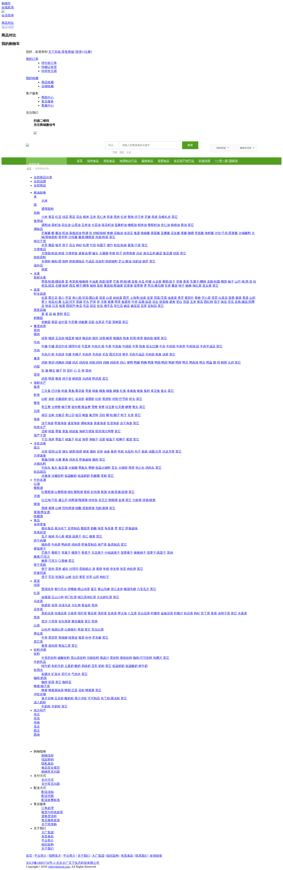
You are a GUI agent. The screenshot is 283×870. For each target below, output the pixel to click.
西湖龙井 (47, 589)
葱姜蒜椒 (40, 310)
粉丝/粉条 (120, 245)
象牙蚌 (93, 415)
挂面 (176, 253)
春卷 (114, 451)
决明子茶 (224, 613)
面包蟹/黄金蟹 (81, 407)
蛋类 (37, 374)
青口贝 (70, 415)
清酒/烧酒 (148, 500)
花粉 (81, 690)
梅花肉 (86, 338)
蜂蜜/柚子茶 (42, 686)
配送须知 (47, 792)
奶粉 (101, 666)
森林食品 (147, 160)
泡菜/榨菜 (101, 237)
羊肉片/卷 (47, 354)
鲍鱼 (85, 415)
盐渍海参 (113, 423)
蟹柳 (91, 467)
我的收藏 (32, 78)
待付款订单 (49, 63)
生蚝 (51, 415)
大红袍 (76, 605)
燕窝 (44, 269)
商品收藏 (47, 82)
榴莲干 (76, 552)
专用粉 (46, 261)
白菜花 (223, 297)
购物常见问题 (50, 771)
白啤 (58, 508)
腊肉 (95, 459)
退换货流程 (49, 816)
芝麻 (148, 216)
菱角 (172, 301)
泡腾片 (157, 657)
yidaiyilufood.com (59, 866)
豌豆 (127, 305)
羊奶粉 (56, 706)
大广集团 (47, 832)
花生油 (66, 225)
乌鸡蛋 (86, 378)
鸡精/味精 (99, 233)
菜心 (61, 297)
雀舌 (94, 589)
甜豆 (93, 305)
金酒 (121, 500)
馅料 (65, 261)
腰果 (92, 536)
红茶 (37, 593)
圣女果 (207, 285)
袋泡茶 (53, 645)
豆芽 (144, 305)
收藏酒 (38, 516)
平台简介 (47, 840)
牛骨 (135, 346)
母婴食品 (163, 160)
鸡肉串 (114, 362)
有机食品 (109, 160)
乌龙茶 (38, 601)
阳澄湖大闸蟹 (104, 431)
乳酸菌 (95, 475)
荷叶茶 (82, 613)
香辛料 (63, 237)
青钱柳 (63, 637)
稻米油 (142, 225)
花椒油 (118, 233)
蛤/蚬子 (115, 415)
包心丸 (140, 467)
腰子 (59, 370)
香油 (184, 225)
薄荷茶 (102, 613)
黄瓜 (200, 301)
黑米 (117, 216)
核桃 (51, 536)
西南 (37, 734)
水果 (37, 273)
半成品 (90, 261)
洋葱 (104, 301)
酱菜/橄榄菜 (86, 237)
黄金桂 (86, 605)
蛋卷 (58, 568)
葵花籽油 (107, 225)
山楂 (68, 577)
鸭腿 (137, 362)
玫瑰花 (59, 577)
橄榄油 (132, 225)
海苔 (101, 528)
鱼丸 (164, 390)
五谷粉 (59, 698)
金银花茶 (167, 613)
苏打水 (66, 674)
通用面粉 (47, 208)
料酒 (85, 233)
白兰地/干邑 (49, 500)
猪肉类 (46, 544)
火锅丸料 (40, 463)
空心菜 (206, 297)
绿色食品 (93, 160)
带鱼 (88, 390)
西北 (37, 730)
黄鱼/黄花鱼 (76, 390)
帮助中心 (47, 97)
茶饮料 (114, 657)
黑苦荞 (53, 637)
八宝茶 (132, 613)
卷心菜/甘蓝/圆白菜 (85, 297)
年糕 (112, 253)
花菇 (91, 322)
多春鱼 (131, 390)
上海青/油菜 (138, 297)
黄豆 (51, 216)
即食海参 (60, 423)
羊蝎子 (76, 354)
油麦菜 (172, 297)
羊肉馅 (150, 354)
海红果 (197, 285)
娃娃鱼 (73, 431)
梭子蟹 (66, 407)
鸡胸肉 (59, 362)
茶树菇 (116, 322)
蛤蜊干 (120, 439)
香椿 (198, 297)
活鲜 (44, 431)
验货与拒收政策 (52, 812)
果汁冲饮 (81, 698)
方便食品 (40, 249)
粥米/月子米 (136, 216)
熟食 (126, 338)
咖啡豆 (66, 682)
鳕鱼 (64, 390)
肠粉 (93, 451)
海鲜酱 (209, 233)
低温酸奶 (70, 475)
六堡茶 (53, 621)
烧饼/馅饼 (75, 451)
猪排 (78, 338)
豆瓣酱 (165, 233)
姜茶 (214, 613)
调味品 (38, 229)
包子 (138, 451)
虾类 (37, 394)
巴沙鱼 (56, 390)
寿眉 (81, 629)
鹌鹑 (224, 362)
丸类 (131, 415)
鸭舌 (185, 362)
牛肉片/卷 (98, 346)
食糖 (110, 233)
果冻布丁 (60, 528)
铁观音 (46, 605)
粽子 (119, 253)
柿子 (181, 285)
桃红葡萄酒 (75, 492)
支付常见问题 (50, 783)
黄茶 (44, 645)
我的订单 (32, 58)
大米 (128, 152)
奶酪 (94, 528)
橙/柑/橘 (125, 281)
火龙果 (157, 281)
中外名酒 (40, 479)
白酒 (37, 483)
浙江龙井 (117, 589)
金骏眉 (46, 597)
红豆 (58, 216)
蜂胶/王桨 (71, 690)
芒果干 (46, 552)
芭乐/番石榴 (156, 285)
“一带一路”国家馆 (226, 160)
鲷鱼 (116, 390)
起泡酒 (95, 492)
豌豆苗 (135, 305)
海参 (37, 419)
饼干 (44, 568)
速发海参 (74, 423)
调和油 (46, 225)
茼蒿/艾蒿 (160, 297)
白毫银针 (70, 629)
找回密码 (47, 759)
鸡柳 (106, 362)
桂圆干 (101, 245)
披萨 (145, 261)
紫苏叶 (189, 297)
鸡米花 (73, 459)
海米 (51, 439)
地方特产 (40, 710)
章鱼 (65, 431)
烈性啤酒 (68, 508)
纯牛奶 (46, 666)
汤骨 (165, 354)
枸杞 (79, 245)
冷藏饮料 (57, 475)
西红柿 (208, 301)
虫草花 (100, 322)
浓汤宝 (128, 233)
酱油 (58, 233)
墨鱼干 (59, 439)
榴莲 (224, 281)
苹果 (115, 152)
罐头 (95, 253)
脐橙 (122, 152)
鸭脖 (178, 362)
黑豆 (72, 216)
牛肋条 (116, 346)
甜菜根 (163, 301)
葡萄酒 (38, 488)
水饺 (44, 451)
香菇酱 (155, 233)
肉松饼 (131, 568)
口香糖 (63, 560)
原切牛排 (61, 346)
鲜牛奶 (143, 666)
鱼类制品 (114, 544)
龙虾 (51, 399)
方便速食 (40, 455)
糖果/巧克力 (42, 556)
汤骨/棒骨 (105, 338)
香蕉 (186, 281)
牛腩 (44, 346)
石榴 (58, 285)
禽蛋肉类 (40, 326)
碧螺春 (72, 589)
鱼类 (37, 386)
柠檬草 (155, 613)
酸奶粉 (69, 698)
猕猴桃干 (140, 552)
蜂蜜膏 (90, 690)
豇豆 (55, 305)
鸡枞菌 (83, 322)
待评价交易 (49, 71)
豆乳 (94, 666)
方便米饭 (71, 253)
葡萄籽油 (154, 225)
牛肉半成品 (207, 346)
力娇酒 (137, 500)
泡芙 (123, 568)
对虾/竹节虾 (120, 399)
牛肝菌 (73, 322)
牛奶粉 (46, 706)
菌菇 (51, 245)
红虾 (98, 399)
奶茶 (51, 682)
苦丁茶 (205, 613)
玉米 (93, 216)
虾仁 (71, 399)
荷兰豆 (118, 305)
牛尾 (108, 346)
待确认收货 (49, 67)
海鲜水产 (40, 382)
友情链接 (156, 855)
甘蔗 (168, 285)
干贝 (44, 439)
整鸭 (130, 362)
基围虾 (90, 399)
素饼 (99, 568)
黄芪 (82, 577)
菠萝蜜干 (127, 552)
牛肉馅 (170, 346)
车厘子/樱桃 (198, 281)
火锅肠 (73, 467)
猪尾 (157, 338)
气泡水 (76, 674)
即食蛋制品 (89, 544)
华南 (37, 722)
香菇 (54, 322)
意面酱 (199, 233)
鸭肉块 (193, 362)
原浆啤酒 (88, 508)
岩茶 (54, 605)
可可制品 (94, 698)
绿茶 (37, 585)
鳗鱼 (109, 390)
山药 (252, 297)
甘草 (89, 577)
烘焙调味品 (77, 261)
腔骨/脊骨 (136, 338)
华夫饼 (114, 568)
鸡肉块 (83, 362)
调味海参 (87, 423)
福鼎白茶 (57, 629)
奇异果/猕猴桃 (78, 281)
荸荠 (118, 301)
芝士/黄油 (124, 261)
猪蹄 (51, 338)
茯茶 (94, 621)
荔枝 (100, 285)
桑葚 (175, 285)
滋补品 (38, 265)
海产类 (102, 544)
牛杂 (162, 346)
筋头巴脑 (152, 346)
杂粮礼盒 (164, 216)
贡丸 (114, 467)
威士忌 (63, 500)
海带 (85, 439)
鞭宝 (52, 370)
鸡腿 (68, 362)
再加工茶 (64, 645)
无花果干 (97, 552)
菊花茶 (92, 613)
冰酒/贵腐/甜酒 (118, 492)
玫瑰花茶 (60, 613)
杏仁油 (165, 225)
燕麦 (155, 216)
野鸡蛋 (96, 378)
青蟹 (101, 407)
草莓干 (66, 552)
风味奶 (86, 666)
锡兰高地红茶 (87, 597)
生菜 (44, 297)
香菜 (245, 297)
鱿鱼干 (70, 439)
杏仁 (85, 536)
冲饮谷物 (40, 694)
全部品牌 (40, 181)
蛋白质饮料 (78, 657)
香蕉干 (86, 552)
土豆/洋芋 (68, 301)
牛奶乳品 (40, 661)
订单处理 (47, 808)
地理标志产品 (128, 160)
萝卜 (44, 301)
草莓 (179, 281)
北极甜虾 (61, 399)
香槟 (87, 492)
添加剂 (100, 261)
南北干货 (40, 241)
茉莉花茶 (47, 613)
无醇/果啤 (101, 508)
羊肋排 (59, 354)
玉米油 (86, 225)
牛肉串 (180, 346)
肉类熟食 (129, 253)
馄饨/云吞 (54, 451)
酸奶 (78, 666)
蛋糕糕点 (85, 568)
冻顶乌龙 (64, 605)
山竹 (238, 281)
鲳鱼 (95, 390)
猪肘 (95, 338)
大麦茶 (72, 613)
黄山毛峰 (104, 589)
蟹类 (37, 403)
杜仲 (88, 637)
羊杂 (105, 354)
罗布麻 (96, 637)
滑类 (131, 467)
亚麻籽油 (121, 225)
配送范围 (47, 796)
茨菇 (186, 301)
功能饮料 (93, 657)
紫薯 (111, 301)
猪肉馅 (148, 338)
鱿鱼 (51, 431)
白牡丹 (46, 629)
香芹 (181, 297)
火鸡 (231, 362)
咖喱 (191, 233)
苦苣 (215, 297)
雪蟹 (94, 407)
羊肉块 (96, 354)
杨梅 (188, 285)
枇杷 (65, 285)
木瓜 (141, 281)
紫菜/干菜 (134, 245)
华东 (37, 718)
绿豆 (65, 216)
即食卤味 (85, 459)
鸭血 (209, 362)
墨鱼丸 (83, 467)
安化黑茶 (64, 621)
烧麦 (86, 451)
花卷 (100, 451)
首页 (80, 160)
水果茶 (242, 613)
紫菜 (129, 439)
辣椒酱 (145, 233)
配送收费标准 (50, 800)
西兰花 (53, 297)
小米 (44, 216)
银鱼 (140, 390)
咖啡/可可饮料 (142, 657)
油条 (107, 451)
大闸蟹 (56, 407)
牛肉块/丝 (192, 346)
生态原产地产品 (184, 160)
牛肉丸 (46, 467)
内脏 (37, 366)
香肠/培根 (47, 459)
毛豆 (86, 305)
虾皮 (78, 439)
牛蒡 (134, 301)
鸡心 (123, 362)
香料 (60, 314)
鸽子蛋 (66, 378)
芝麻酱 (46, 233)
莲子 (65, 245)
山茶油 (76, 225)
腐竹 (110, 245)
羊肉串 (86, 354)
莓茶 (81, 637)
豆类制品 (74, 528)
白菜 (109, 297)
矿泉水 (56, 674)
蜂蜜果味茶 (56, 690)
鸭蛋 (51, 378)
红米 (124, 216)
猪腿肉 (117, 338)
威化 (65, 568)
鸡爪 (75, 362)
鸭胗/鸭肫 (161, 362)
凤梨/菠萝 (105, 281)
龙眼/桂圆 (213, 281)
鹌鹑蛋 (76, 378)
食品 (37, 520)
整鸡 (51, 362)
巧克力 (53, 560)
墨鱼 (58, 431)
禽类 (37, 358)
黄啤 (51, 508)
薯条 (65, 459)
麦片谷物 (47, 698)
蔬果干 (76, 536)
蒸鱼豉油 (75, 233)
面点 (37, 447)
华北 (37, 714)
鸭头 (202, 362)
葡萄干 (56, 552)
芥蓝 (68, 297)
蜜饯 (68, 536)
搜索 (190, 145)
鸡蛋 (44, 378)
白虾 (44, 399)
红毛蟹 (120, 407)
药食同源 (204, 160)
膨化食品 (47, 528)
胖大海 (122, 613)
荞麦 (110, 216)
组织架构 (47, 844)
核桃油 (175, 225)
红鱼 (123, 390)
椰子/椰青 (82, 285)
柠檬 (148, 281)
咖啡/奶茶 (40, 678)
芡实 (51, 577)
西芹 (126, 297)
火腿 (58, 459)
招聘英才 (55, 855)
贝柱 (102, 415)
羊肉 (37, 350)
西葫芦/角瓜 (74, 305)
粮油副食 (40, 192)
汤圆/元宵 (155, 451)
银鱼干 (110, 439)
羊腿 (68, 354)
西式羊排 (115, 354)
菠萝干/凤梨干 (156, 552)
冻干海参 (126, 423)
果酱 (184, 233)
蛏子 (124, 415)
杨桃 (93, 285)
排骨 (44, 338)
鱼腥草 (126, 301)
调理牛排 (74, 346)
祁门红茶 (70, 597)
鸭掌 (151, 362)
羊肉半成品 (137, 354)
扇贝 (44, 415)
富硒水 (46, 674)
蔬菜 (37, 289)
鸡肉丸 (150, 467)
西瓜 (72, 285)
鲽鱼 (102, 390)
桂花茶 (188, 613)
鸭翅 (171, 362)
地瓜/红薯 (54, 301)
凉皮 (139, 253)
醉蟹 (128, 407)
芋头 (86, 301)
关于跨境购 (49, 824)
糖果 (44, 560)
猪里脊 (70, 338)
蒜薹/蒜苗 (145, 301)
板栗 (62, 305)
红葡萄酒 (47, 492)
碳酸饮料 (64, 657)
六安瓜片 (143, 589)
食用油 (38, 221)
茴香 (232, 297)
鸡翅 (44, 362)
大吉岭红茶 (104, 597)
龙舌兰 (103, 500)
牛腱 (51, 346)
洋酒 (37, 496)
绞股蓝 (73, 637)
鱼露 (137, 233)
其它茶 (38, 641)
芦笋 (93, 301)
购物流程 (47, 755)
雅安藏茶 (77, 621)
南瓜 (224, 301)
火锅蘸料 (245, 233)
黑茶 (37, 617)
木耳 (44, 245)
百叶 (70, 370)
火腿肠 (103, 253)
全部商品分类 (43, 177)
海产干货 (40, 435)
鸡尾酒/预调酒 (78, 500)
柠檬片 (178, 613)
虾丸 (132, 399)
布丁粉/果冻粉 (110, 698)
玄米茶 (112, 613)
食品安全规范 (50, 767)
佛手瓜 (108, 305)
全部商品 (40, 185)
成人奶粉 (40, 702)
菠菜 (102, 297)
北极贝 (59, 415)
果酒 (104, 492)
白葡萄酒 (60, 492)
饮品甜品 (40, 471)
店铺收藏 (47, 86)
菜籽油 (56, 225)
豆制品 (152, 305)
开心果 (59, 536)
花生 (79, 216)
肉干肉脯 (40, 540)
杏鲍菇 (46, 322)
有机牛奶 (57, 666)
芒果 (116, 281)
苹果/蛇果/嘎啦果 (52, 281)
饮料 (37, 653)
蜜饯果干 (40, 548)
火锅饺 (123, 467)
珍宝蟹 (110, 407)
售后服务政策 (50, 820)
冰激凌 (46, 475)
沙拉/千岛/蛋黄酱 (226, 233)
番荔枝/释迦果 (113, 285)
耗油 (65, 233)
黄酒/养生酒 (42, 512)
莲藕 (79, 301)
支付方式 (47, 779)
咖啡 (44, 682)
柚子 (231, 281)
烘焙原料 (40, 257)
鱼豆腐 (167, 253)
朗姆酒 (113, 500)
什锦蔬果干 (112, 552)
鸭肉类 (66, 544)
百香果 (128, 285)
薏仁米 (101, 216)
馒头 (65, 451)
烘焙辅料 (111, 261)
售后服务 (47, 101)
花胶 (102, 439)
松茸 (86, 245)
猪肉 (37, 334)
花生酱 (175, 233)
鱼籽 (147, 390)
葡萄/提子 (168, 281)
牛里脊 (86, 346)
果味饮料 (126, 657)
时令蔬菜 (40, 293)
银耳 (58, 245)
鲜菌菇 (38, 318)
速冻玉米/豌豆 (152, 253)
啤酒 (37, 504)
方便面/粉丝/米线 (52, 253)
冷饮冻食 (40, 443)
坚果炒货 (40, 532)
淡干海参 (47, 423)
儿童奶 (69, 666)
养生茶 (38, 633)
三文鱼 (46, 390)
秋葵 (48, 305)
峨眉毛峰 (130, 589)
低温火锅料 (103, 467)
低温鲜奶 (84, 475)
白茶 (37, 625)
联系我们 (141, 855)
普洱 (44, 621)
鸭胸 (144, 362)
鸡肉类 (76, 544)
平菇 (108, 322)
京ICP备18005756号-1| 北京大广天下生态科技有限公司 (62, 862)
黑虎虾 (106, 399)
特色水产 (40, 427)
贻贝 (78, 415)
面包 (51, 568)
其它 (175, 216)
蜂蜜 (44, 690)
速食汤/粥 (84, 253)
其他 (37, 330)
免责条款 (47, 836)
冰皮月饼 (168, 451)
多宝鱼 (155, 390)
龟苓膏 (109, 528)
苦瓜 (231, 301)
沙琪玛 (73, 568)
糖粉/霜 (56, 261)
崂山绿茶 (84, 589)
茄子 (217, 301)
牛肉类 (56, 544)
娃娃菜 (117, 297)
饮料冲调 (40, 649)
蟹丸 (135, 407)
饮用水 (38, 670)
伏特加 (93, 500)
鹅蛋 (58, 378)
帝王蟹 (46, 407)
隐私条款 (47, 763)
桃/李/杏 (247, 281)
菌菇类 (85, 528)
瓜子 (44, 536)
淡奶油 (137, 261)
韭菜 (150, 297)
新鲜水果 (40, 277)
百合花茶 (144, 613)
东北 (37, 726)
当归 (75, 577)
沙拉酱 (73, 237)
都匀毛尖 (60, 589)
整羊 (125, 354)
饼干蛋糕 (40, 564)
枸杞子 (104, 577)
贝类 (37, 411)
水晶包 (129, 451)
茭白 (179, 301)
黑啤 (44, 508)
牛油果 (93, 281)
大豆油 (96, 225)
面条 (145, 451)
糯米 (86, 216)
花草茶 (38, 609)
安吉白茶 (97, 629)
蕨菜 (238, 297)
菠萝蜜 (138, 285)
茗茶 (37, 581)
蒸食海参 (100, 423)
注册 (88, 51)
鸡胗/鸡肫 (95, 362)
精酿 (78, 508)
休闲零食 (40, 524)
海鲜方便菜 (87, 431)
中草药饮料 (49, 657)
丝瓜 (100, 305)
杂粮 (37, 212)
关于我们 (47, 848)
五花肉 (59, 338)
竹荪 (93, 245)
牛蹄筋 (126, 346)
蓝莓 (134, 281)
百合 (72, 245)
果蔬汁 (104, 657)
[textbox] (149, 145)
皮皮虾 (80, 399)
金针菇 (63, 322)
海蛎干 (93, 439)
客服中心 (47, 105)
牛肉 (37, 342)
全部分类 (34, 164)
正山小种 (57, 597)
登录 (79, 51)
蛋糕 (104, 475)
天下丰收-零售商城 (61, 51)
